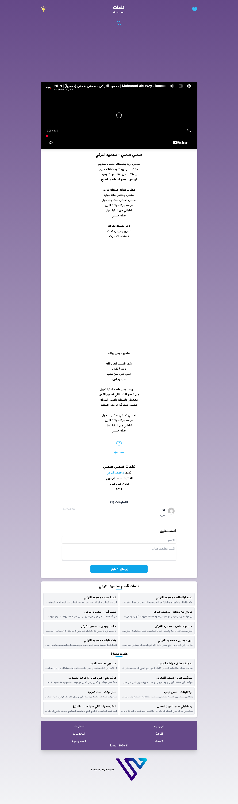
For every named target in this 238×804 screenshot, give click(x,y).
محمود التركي (115, 472)
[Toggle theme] (43, 9)
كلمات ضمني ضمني (119, 466)
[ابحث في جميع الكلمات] (119, 23)
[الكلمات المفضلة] (194, 9)
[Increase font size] (116, 453)
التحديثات (79, 733)
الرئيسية (159, 726)
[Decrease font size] (122, 453)
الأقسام (159, 741)
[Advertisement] (119, 53)
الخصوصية (79, 741)
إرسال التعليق (119, 569)
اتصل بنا (79, 726)
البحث (159, 733)
